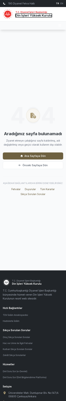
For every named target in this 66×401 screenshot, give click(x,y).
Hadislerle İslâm (11, 321)
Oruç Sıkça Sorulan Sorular (16, 337)
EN (61, 3)
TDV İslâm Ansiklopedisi (15, 315)
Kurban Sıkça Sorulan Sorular (17, 349)
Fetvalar (16, 189)
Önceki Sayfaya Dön (35, 165)
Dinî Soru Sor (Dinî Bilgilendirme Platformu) (24, 377)
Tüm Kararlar (47, 189)
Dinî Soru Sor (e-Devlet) (15, 371)
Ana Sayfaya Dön (35, 155)
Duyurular (30, 189)
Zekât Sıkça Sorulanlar (14, 355)
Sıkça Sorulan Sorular (33, 194)
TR (57, 3)
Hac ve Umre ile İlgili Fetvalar (18, 343)
